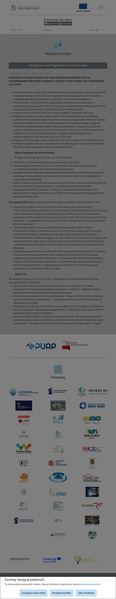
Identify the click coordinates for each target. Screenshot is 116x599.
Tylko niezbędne (86, 593)
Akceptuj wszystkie (61, 593)
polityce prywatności (90, 584)
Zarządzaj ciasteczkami (33, 593)
